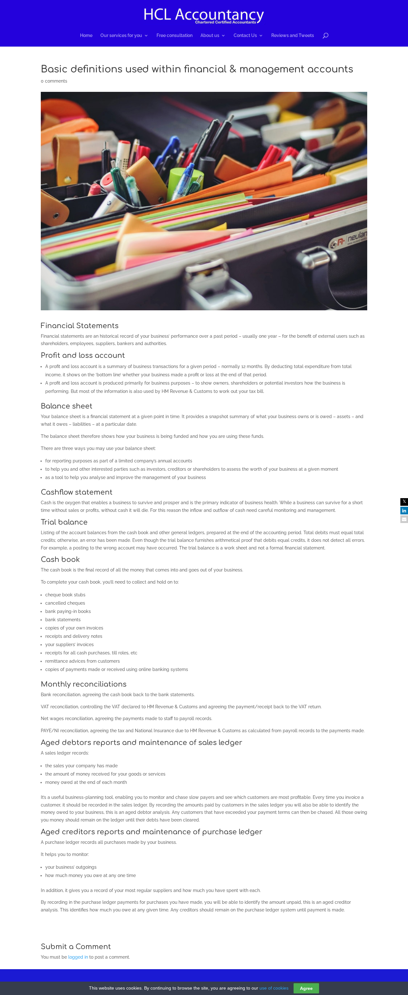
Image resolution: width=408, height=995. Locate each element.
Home (86, 35)
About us (209, 35)
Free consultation (175, 35)
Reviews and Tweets (292, 35)
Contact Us (245, 35)
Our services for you (121, 35)
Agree (306, 988)
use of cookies (273, 988)
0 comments (54, 81)
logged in (78, 957)
